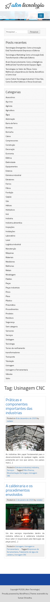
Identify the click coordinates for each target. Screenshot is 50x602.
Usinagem (10, 365)
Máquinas (10, 252)
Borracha (9, 131)
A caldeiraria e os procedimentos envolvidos (19, 490)
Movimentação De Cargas (17, 472)
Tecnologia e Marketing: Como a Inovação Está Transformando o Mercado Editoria (25, 56)
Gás (7, 201)
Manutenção (11, 248)
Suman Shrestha (25, 597)
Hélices (9, 205)
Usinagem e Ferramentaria (17, 369)
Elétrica (9, 157)
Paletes (9, 278)
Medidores (10, 261)
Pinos (8, 291)
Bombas (9, 127)
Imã (7, 214)
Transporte (10, 356)
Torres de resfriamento (15, 348)
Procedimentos (12, 309)
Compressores (12, 140)
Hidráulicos (10, 209)
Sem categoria (12, 326)
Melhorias (10, 265)
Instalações (10, 231)
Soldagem (10, 339)
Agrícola (9, 105)
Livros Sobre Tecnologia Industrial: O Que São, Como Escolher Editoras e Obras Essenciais (25, 80)
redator (10, 421)
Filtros (8, 188)
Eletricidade (10, 162)
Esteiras (9, 170)
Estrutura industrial (13, 175)
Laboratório (10, 235)
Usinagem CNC (20, 554)
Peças (8, 283)
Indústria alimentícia (14, 222)
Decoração (10, 149)
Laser (8, 240)
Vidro (8, 378)
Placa (8, 296)
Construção (10, 144)
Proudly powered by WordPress (15, 593)
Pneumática (10, 304)
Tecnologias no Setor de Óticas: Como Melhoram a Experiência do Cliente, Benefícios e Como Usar (25, 72)
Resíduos (10, 317)
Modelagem (11, 274)
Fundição (9, 192)
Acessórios (10, 97)
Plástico (9, 300)
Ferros (8, 183)
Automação (10, 118)
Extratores (10, 179)
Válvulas (9, 374)
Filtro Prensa (28, 470)
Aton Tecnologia (32, 589)
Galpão (9, 196)
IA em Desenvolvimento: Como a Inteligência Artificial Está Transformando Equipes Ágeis (24, 63)
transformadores (13, 352)
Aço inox (9, 101)
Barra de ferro (12, 123)
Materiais (9, 257)
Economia (10, 153)
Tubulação (10, 361)
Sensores (10, 330)
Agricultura (10, 110)
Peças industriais (13, 287)
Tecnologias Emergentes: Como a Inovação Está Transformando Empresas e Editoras (23, 49)
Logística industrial (13, 244)
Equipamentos (12, 166)
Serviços (9, 335)
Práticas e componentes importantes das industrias (19, 406)
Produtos (9, 313)
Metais (8, 270)
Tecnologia (10, 343)
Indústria (9, 218)
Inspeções (10, 227)
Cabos (8, 136)
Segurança (10, 322)
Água (8, 114)
